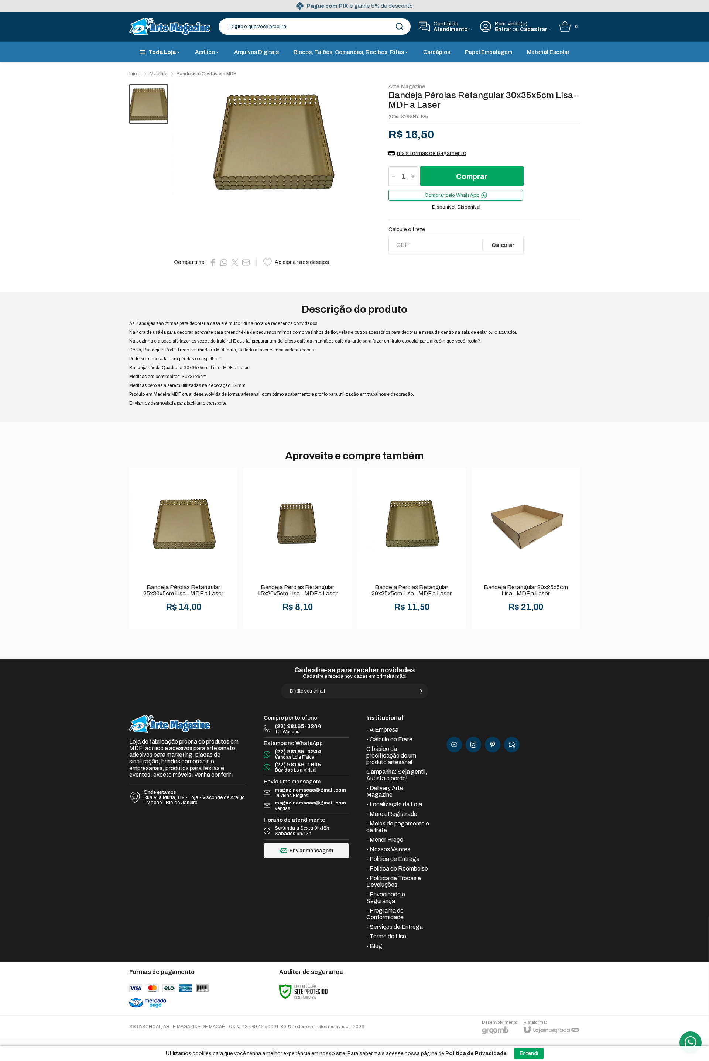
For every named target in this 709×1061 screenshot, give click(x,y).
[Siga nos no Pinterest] (492, 744)
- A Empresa (382, 730)
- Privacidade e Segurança (385, 897)
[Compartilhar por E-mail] (246, 262)
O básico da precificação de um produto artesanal (391, 755)
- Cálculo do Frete (389, 739)
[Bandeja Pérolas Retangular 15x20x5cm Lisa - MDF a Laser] (297, 548)
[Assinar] (421, 691)
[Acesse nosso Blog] (512, 744)
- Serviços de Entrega (394, 927)
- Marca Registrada (391, 814)
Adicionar (197, 571)
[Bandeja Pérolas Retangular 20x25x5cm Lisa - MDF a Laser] (411, 548)
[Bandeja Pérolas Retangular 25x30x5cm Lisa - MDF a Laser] (183, 548)
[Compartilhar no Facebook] (212, 262)
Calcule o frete (406, 229)
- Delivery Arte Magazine (384, 791)
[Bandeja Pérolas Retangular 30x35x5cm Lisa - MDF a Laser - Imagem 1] (148, 104)
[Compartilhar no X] (235, 262)
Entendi (529, 1053)
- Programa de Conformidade (385, 913)
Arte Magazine (406, 86)
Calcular (502, 245)
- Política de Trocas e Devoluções (393, 881)
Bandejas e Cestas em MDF (206, 73)
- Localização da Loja (394, 804)
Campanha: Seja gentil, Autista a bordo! (396, 775)
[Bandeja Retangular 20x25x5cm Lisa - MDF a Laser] (525, 548)
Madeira (159, 73)
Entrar (503, 29)
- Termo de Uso (386, 936)
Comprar (472, 176)
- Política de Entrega (392, 859)
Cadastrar (533, 29)
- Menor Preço (384, 840)
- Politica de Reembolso (397, 868)
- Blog (374, 946)
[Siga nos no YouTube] (454, 744)
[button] (148, 104)
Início (135, 73)
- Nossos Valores (388, 849)
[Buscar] (399, 26)
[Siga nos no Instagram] (473, 744)
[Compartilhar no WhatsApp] (223, 262)
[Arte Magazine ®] (169, 26)
